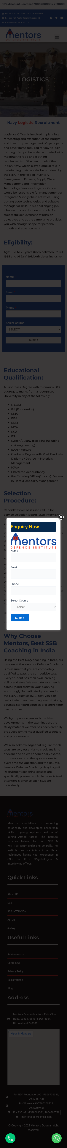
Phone (15, 584)
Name (14, 550)
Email (14, 567)
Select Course (19, 600)
